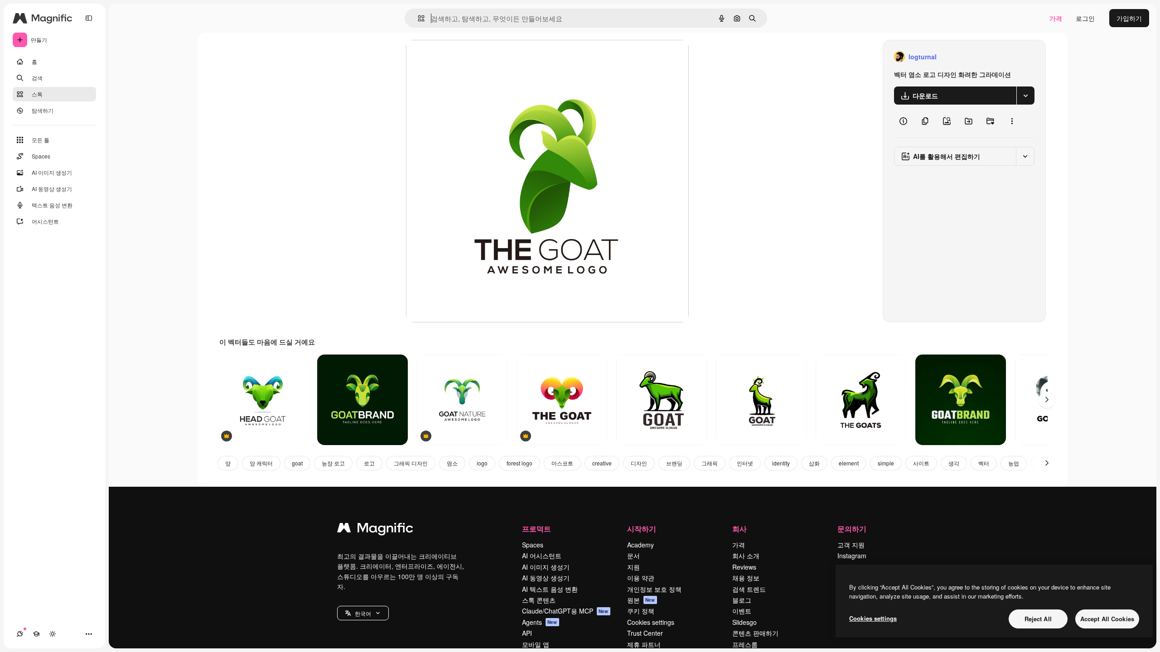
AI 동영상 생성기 (546, 577)
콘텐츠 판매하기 (755, 633)
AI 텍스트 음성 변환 (550, 589)
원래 (458, 57)
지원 (633, 566)
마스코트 (562, 463)
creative (602, 463)
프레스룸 (745, 644)
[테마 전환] (52, 634)
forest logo (519, 463)
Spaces (532, 544)
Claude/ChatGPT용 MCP (565, 610)
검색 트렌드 (749, 589)
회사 (739, 528)
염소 (452, 463)
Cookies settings (650, 622)
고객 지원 (851, 544)
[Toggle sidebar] (89, 18)
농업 (1013, 463)
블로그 (741, 599)
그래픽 (709, 463)
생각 (953, 463)
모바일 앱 (535, 644)
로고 (369, 463)
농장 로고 (333, 463)
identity (781, 463)
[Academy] (36, 634)
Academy (640, 544)
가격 (1055, 18)
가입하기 (1129, 18)
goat (297, 463)
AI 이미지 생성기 (546, 566)
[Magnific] (375, 530)
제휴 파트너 (644, 644)
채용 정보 (745, 577)
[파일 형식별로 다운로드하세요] (1025, 95)
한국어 (363, 613)
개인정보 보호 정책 (654, 589)
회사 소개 (745, 555)
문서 (633, 555)
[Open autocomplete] (417, 18)
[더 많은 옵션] (1012, 121)
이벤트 (741, 610)
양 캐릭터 (261, 463)
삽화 (814, 463)
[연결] (20, 634)
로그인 (1085, 18)
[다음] (1047, 400)
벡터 (983, 463)
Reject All (1038, 618)
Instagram (851, 555)
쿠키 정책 (640, 610)
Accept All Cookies (1107, 618)
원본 (641, 599)
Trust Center (645, 633)
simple (886, 463)
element (849, 463)
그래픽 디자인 (411, 463)
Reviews (744, 566)
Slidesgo (744, 622)
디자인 (639, 463)
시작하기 (641, 528)
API (527, 633)
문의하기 (851, 528)
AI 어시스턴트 (541, 555)
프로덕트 (536, 528)
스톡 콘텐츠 (539, 599)
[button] (363, 613)
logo (482, 463)
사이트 (921, 463)
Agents (539, 622)
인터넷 (745, 463)
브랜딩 (674, 463)
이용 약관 (640, 577)
